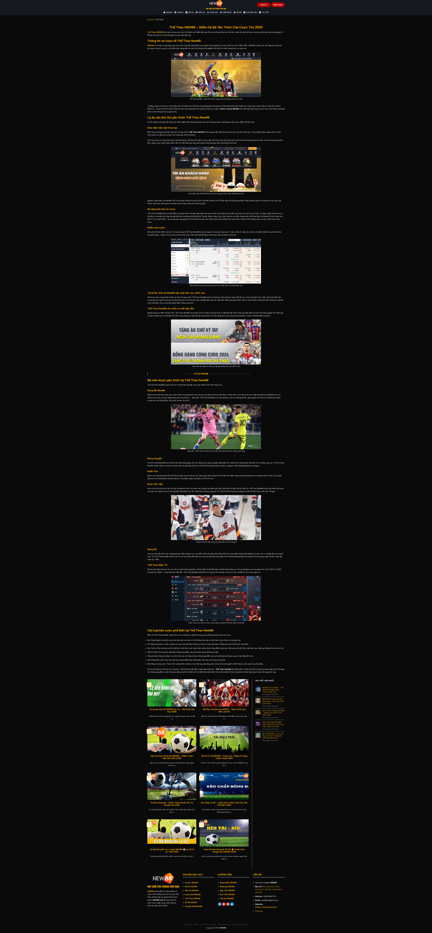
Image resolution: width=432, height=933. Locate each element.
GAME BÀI (214, 12)
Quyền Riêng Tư (223, 924)
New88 (169, 12)
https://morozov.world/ (266, 907)
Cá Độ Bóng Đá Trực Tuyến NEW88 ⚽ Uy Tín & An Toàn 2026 (172, 850)
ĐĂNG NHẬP (277, 5)
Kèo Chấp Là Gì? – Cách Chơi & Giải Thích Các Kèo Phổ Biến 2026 (224, 803)
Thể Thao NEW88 (192, 898)
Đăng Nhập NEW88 (228, 882)
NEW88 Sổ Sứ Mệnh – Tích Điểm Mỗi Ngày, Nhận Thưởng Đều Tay (273, 690)
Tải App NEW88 (227, 898)
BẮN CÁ (201, 12)
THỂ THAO (227, 12)
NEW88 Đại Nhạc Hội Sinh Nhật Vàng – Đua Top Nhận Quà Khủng (273, 701)
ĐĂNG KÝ (263, 5)
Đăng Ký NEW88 (227, 886)
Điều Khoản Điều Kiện (239, 924)
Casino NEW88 (191, 882)
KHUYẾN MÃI (251, 12)
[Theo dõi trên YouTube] (228, 904)
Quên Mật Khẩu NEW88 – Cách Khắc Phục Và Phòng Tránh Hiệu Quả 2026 (273, 724)
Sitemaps (259, 911)
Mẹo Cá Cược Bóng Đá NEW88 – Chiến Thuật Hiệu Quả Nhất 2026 (172, 757)
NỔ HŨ (191, 12)
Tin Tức (265, 12)
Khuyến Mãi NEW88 (193, 906)
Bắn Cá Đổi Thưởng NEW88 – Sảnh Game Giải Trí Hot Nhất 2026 (273, 713)
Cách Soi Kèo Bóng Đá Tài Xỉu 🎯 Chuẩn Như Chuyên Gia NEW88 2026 (224, 850)
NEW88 (150, 45)
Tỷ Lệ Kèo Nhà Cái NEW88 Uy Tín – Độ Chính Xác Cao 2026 (172, 710)
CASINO (180, 12)
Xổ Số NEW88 (191, 902)
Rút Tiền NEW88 (227, 894)
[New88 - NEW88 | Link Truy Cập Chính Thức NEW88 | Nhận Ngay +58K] (216, 5)
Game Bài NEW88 (192, 894)
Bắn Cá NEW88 (191, 890)
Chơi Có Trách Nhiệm (208, 924)
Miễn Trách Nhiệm (191, 924)
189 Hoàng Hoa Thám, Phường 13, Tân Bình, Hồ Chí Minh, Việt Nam (268, 889)
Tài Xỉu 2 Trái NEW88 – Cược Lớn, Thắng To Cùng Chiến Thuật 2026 (224, 757)
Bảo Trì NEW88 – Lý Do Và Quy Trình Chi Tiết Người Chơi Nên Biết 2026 (272, 736)
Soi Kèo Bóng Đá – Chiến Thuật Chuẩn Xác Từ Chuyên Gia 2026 (172, 803)
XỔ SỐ (238, 12)
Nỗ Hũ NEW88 (191, 886)
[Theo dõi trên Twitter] (220, 904)
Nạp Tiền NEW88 (227, 890)
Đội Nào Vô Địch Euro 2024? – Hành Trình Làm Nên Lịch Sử (224, 710)
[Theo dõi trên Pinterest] (224, 904)
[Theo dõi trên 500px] (232, 904)
